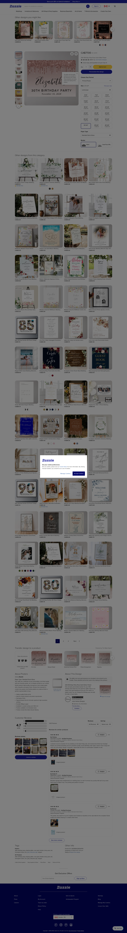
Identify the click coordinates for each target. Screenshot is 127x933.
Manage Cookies (65, 473)
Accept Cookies (79, 473)
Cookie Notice (63, 466)
